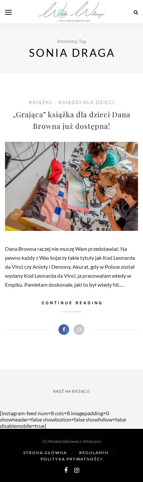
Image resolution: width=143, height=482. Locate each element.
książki (40, 102)
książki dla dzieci (86, 102)
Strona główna (45, 452)
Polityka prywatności (71, 458)
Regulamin (94, 452)
